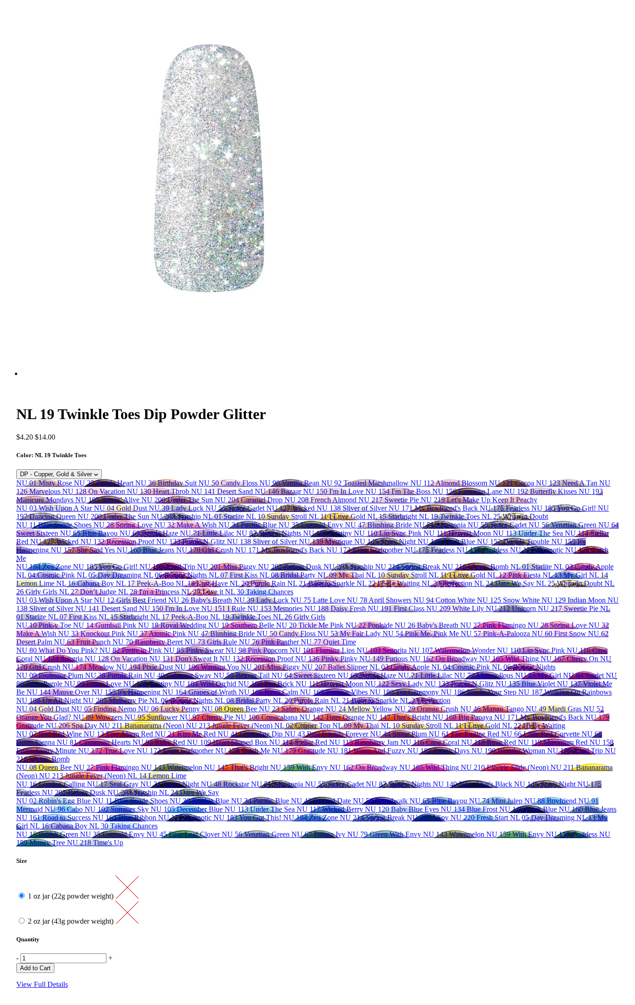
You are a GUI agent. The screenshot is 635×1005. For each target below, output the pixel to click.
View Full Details (42, 984)
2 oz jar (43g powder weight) (71, 921)
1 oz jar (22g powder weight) (71, 896)
